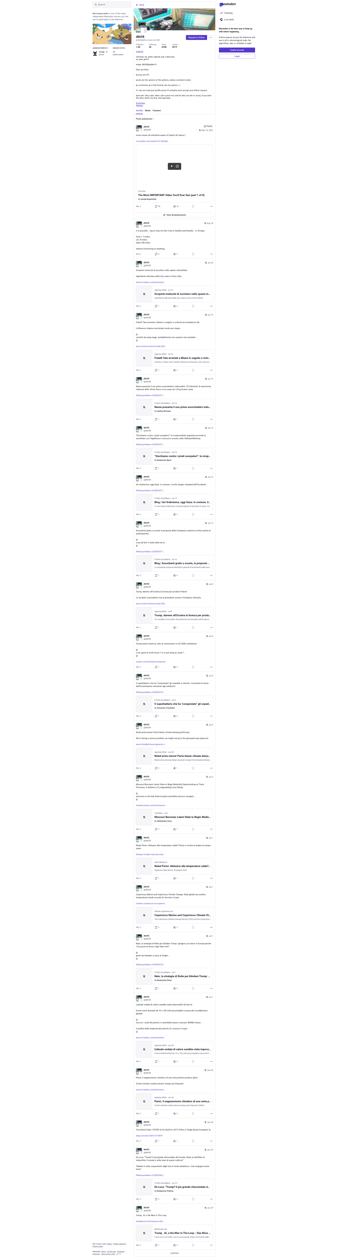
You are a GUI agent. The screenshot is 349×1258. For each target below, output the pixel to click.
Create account (237, 50)
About (109, 1244)
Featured (157, 110)
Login (237, 56)
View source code (108, 1254)
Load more (174, 1253)
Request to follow (196, 37)
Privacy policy (98, 1246)
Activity (139, 110)
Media (148, 110)
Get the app (111, 1252)
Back (141, 5)
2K (150, 47)
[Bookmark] (193, 206)
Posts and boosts (144, 119)
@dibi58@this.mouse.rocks (146, 40)
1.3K (138, 47)
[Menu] (210, 37)
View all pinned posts (176, 215)
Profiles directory (119, 1244)
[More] (211, 206)
